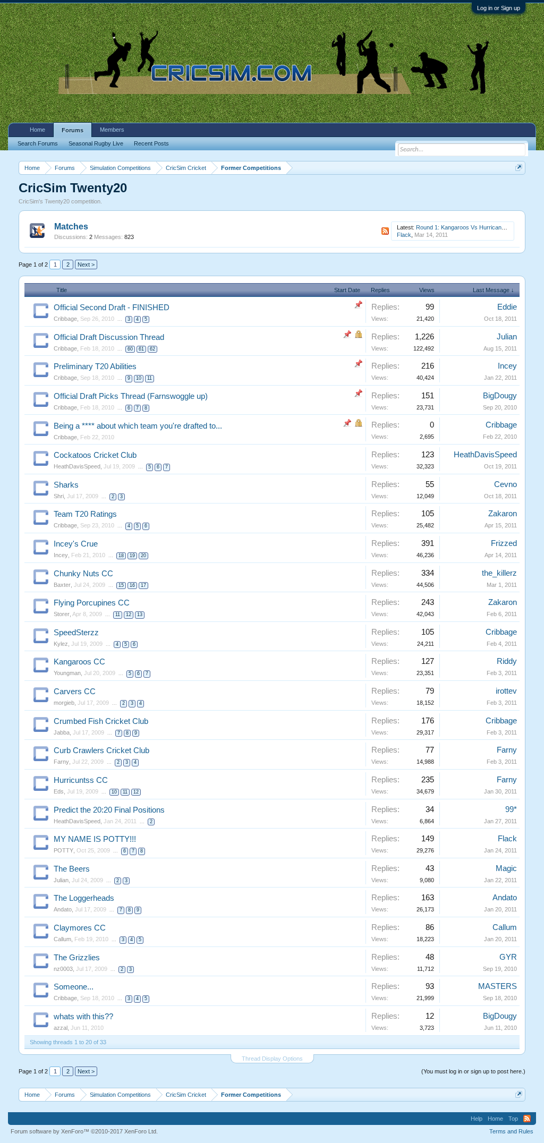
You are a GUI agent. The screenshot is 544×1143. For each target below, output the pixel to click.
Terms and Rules (511, 1131)
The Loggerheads (84, 898)
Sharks (66, 485)
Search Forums (38, 143)
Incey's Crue (76, 544)
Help (476, 1118)
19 (132, 555)
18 (121, 555)
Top (513, 1118)
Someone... (74, 987)
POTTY (63, 850)
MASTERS (497, 986)
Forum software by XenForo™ (84, 1131)
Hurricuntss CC (81, 780)
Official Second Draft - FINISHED (111, 307)
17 (143, 585)
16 (132, 585)
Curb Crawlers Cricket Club (101, 750)
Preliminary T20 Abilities (95, 366)
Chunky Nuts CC (83, 573)
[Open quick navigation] (518, 167)
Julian (507, 336)
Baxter (62, 585)
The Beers (72, 869)
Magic (506, 868)
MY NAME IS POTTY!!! (95, 839)
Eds (59, 791)
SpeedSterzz (76, 632)
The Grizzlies (77, 957)
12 (128, 614)
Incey (507, 366)
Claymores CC (80, 928)
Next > (86, 264)
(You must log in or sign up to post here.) (473, 1071)
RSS (385, 231)
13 (139, 614)
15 (121, 585)
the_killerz (499, 573)
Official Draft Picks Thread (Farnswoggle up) (131, 396)
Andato (63, 909)
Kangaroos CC (79, 662)
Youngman (67, 673)
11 (149, 378)
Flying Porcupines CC (92, 603)
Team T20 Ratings (85, 514)
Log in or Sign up (498, 8)
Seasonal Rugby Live (96, 143)
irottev (506, 691)
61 (141, 349)
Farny (61, 761)
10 (138, 378)
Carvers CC (75, 691)
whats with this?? (83, 1016)
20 (143, 555)
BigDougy (500, 395)
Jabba (62, 732)
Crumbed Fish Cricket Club (101, 721)
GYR (508, 957)
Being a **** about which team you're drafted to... (138, 426)
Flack (404, 235)
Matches (71, 226)
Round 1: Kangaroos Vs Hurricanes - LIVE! (471, 227)
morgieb (64, 703)
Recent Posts (151, 143)
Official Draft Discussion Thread (109, 337)
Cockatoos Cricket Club (95, 455)
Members (112, 129)
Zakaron (502, 513)
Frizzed (504, 543)
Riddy (507, 661)
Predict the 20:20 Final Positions (109, 810)
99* (511, 809)
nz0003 (63, 969)
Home (37, 129)
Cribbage (65, 318)
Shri (59, 496)
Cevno (505, 484)
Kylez (61, 644)
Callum (62, 939)
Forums (72, 130)
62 (152, 349)
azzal (60, 1028)
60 (130, 349)
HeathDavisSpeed (77, 466)
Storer (62, 614)
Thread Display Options (272, 1058)
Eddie (507, 307)
